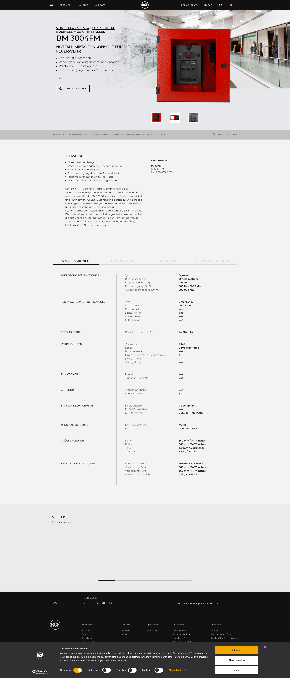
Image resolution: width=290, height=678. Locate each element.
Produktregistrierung (182, 634)
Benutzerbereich (180, 630)
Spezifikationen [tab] (75, 261)
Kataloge (126, 630)
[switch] (106, 670)
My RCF (208, 5)
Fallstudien (152, 630)
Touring (85, 634)
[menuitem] (83, 5)
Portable (86, 630)
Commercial (88, 642)
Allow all (236, 650)
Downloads (100, 134)
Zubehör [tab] (168, 261)
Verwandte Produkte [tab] (214, 261)
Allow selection (237, 660)
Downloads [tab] (122, 261)
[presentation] (144, 117)
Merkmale (58, 134)
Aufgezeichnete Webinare (184, 642)
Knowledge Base (180, 638)
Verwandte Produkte (140, 134)
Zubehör (117, 134)
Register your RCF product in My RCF (198, 603)
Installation (87, 638)
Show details (175, 670)
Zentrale (214, 630)
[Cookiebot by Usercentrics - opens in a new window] (40, 672)
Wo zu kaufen (76, 88)
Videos (161, 134)
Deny (236, 670)
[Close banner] (265, 647)
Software (126, 634)
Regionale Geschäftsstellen (223, 634)
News (213, 642)
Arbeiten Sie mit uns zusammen (225, 638)
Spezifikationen (78, 134)
